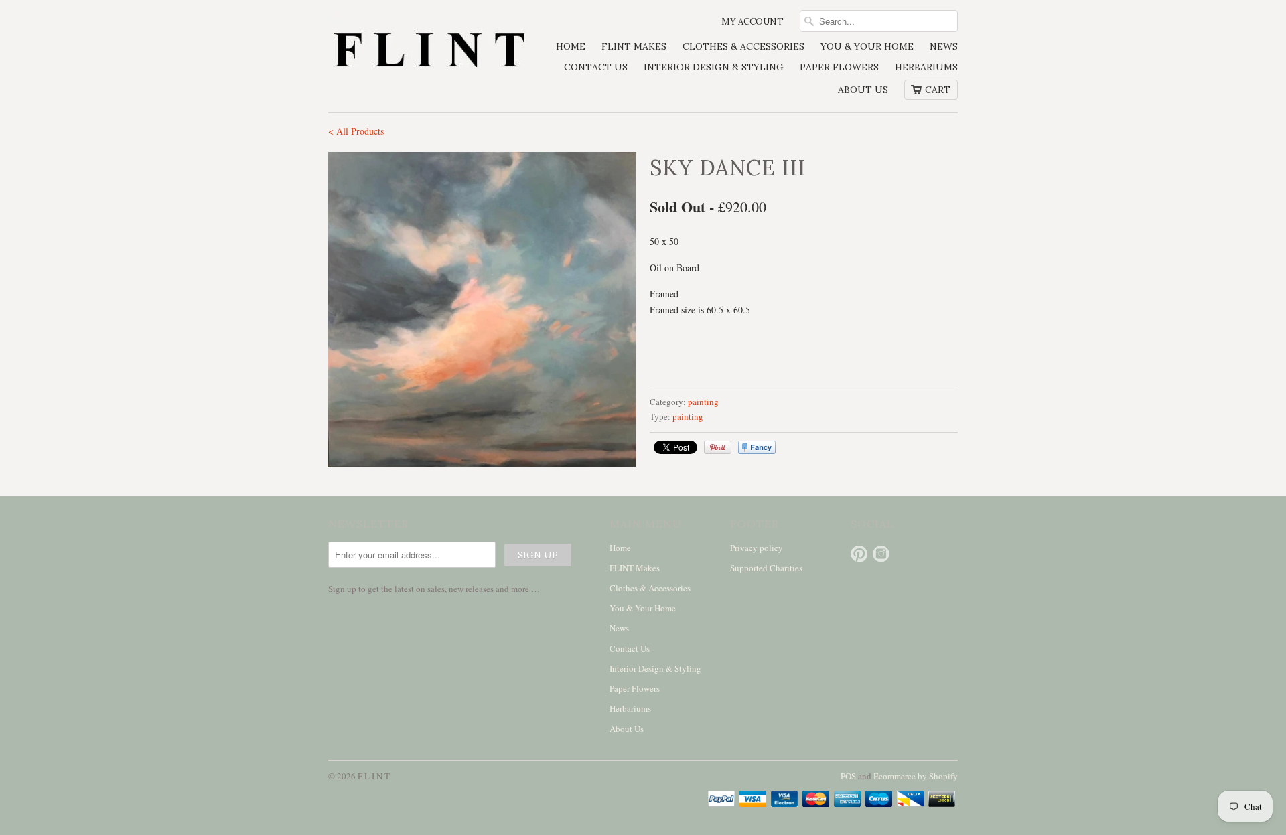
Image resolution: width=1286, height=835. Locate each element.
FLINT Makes (633, 46)
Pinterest (859, 554)
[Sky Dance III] (482, 309)
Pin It (717, 447)
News (944, 46)
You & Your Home (867, 46)
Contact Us (596, 67)
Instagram (881, 554)
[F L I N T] (428, 52)
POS (848, 776)
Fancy (757, 447)
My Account (752, 21)
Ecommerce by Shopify (915, 776)
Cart (937, 90)
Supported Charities (766, 568)
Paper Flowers (839, 67)
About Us (863, 90)
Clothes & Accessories (743, 46)
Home (570, 46)
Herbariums (926, 67)
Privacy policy (756, 548)
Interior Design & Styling (714, 67)
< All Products (356, 131)
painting (703, 402)
